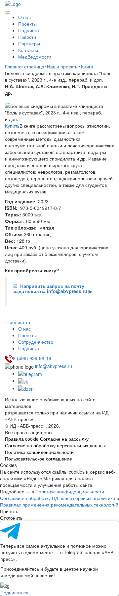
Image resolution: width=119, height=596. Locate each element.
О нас (24, 17)
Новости (27, 37)
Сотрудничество (35, 341)
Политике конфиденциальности (69, 491)
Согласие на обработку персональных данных (55, 445)
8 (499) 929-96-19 (32, 358)
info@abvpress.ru (53, 366)
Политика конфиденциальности (39, 452)
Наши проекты (62, 66)
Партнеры (29, 43)
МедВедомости (34, 56)
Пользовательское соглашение (38, 458)
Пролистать (18, 322)
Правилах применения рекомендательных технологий (59, 504)
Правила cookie (22, 438)
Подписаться (14, 592)
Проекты (27, 23)
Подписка (28, 30)
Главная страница (24, 66)
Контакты (28, 50)
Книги (87, 66)
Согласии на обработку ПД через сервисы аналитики (57, 498)
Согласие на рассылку (64, 438)
